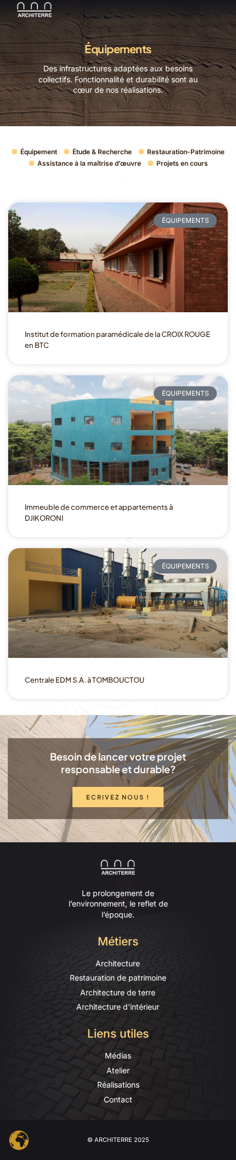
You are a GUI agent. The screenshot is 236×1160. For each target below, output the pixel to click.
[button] (222, 9)
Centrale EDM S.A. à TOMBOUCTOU (84, 679)
